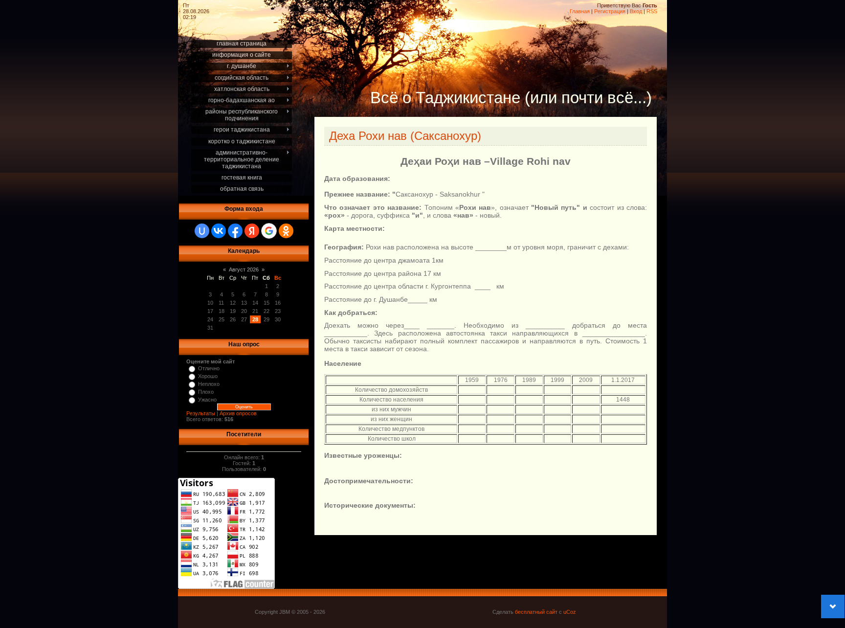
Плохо (206, 392)
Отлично (209, 368)
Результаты (200, 413)
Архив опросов (238, 413)
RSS (651, 11)
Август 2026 (244, 269)
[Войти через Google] (269, 231)
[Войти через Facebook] (235, 231)
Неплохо (209, 384)
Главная (580, 11)
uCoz (569, 612)
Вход (636, 11)
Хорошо (208, 376)
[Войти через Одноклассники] (286, 231)
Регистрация (609, 11)
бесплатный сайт (536, 612)
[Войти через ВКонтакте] (218, 231)
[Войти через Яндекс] (252, 231)
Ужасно (207, 400)
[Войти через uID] (202, 231)
